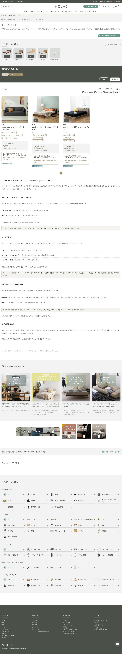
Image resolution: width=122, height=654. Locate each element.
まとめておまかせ (98, 625)
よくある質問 (117, 1)
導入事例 (96, 627)
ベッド (30, 19)
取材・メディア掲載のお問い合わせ (41, 631)
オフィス (4, 627)
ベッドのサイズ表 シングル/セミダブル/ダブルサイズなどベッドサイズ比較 (44, 228)
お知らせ (4, 633)
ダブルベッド (19, 351)
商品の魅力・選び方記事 (8, 635)
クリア (103, 79)
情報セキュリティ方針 (68, 631)
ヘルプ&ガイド (108, 1)
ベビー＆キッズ (6, 631)
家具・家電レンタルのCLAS (8, 19)
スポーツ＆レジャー (7, 629)
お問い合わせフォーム (68, 633)
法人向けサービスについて (100, 621)
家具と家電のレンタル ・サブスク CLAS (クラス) (14, 1)
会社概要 (34, 621)
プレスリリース (36, 627)
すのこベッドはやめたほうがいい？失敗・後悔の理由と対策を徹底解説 (90, 273)
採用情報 (34, 623)
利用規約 (65, 627)
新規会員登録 (92, 6)
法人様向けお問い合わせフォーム (102, 629)
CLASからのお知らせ (98, 1)
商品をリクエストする (111, 452)
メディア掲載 (35, 629)
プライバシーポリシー (68, 625)
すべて (19, 19)
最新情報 (34, 625)
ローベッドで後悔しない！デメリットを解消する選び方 (36, 273)
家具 (25, 19)
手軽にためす (97, 623)
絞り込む (114, 79)
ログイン (108, 6)
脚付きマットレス (45, 351)
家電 (3, 623)
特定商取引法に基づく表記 (70, 629)
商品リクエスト (6, 637)
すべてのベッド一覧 (111, 44)
